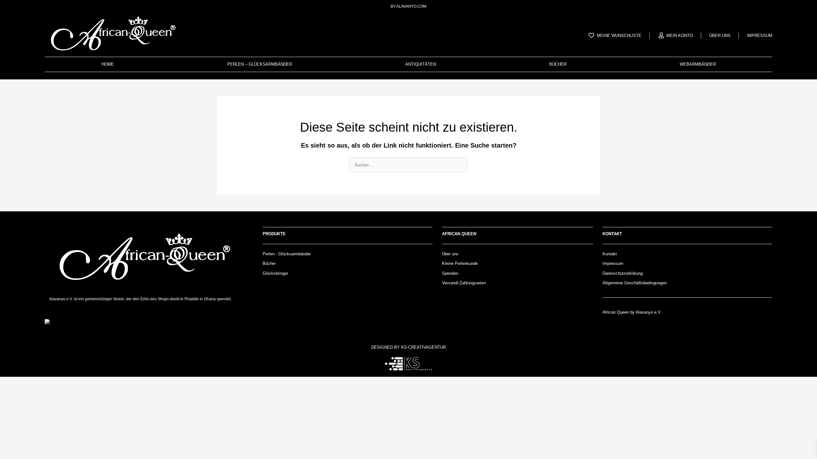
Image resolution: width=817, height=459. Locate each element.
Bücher (557, 64)
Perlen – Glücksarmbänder (259, 64)
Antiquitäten (420, 64)
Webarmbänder (698, 64)
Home (107, 64)
